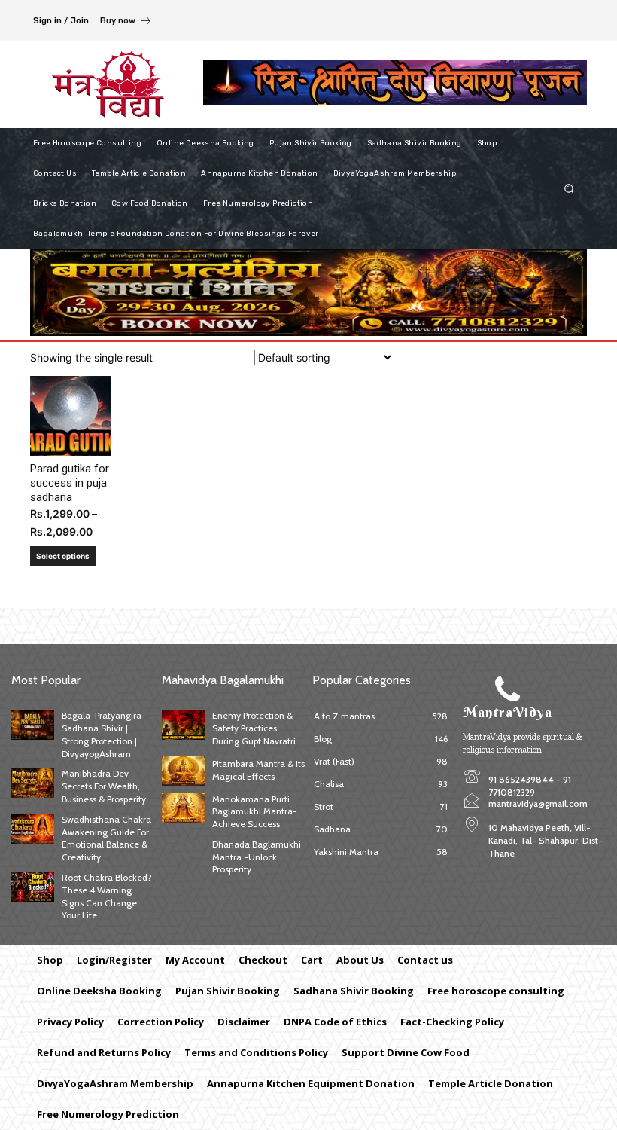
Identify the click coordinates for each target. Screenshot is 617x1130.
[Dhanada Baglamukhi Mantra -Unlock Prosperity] (183, 853)
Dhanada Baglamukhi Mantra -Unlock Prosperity (256, 856)
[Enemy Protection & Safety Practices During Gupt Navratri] (183, 725)
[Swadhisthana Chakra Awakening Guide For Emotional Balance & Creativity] (32, 829)
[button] (569, 188)
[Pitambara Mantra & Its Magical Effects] (183, 771)
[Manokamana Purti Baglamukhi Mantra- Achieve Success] (183, 808)
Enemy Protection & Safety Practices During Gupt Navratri (254, 728)
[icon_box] (126, 22)
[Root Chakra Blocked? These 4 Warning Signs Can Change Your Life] (32, 887)
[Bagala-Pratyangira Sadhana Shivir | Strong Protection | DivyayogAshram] (32, 725)
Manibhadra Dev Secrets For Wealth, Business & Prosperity (104, 786)
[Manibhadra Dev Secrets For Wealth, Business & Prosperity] (32, 783)
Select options (63, 555)
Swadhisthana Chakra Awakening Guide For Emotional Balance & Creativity (106, 838)
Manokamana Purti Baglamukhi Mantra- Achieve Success (254, 811)
